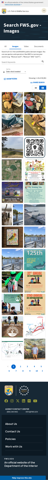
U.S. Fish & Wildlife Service (18, 11)
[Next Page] (42, 371)
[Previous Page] (8, 366)
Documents (39, 46)
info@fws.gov (32, 412)
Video (26, 46)
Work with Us (13, 446)
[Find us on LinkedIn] (24, 401)
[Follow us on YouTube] (36, 401)
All (5, 46)
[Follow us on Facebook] (6, 401)
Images (15, 46)
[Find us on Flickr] (30, 401)
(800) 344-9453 (12, 412)
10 (37, 371)
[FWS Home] (4, 11)
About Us (11, 424)
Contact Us (12, 431)
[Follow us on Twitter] (18, 401)
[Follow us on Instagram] (12, 401)
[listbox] (16, 72)
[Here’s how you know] (24, 3)
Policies (10, 439)
